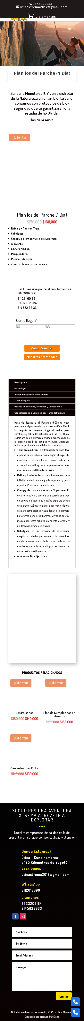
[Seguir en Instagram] (23, 916)
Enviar (63, 996)
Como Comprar (42, 348)
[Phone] (75, 1001)
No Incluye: (20, 388)
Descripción (20, 382)
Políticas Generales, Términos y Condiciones (38, 406)
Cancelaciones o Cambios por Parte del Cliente (39, 412)
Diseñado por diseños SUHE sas (42, 1016)
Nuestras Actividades (42, 357)
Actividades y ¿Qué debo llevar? (31, 394)
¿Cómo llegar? (22, 400)
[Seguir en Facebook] (15, 916)
